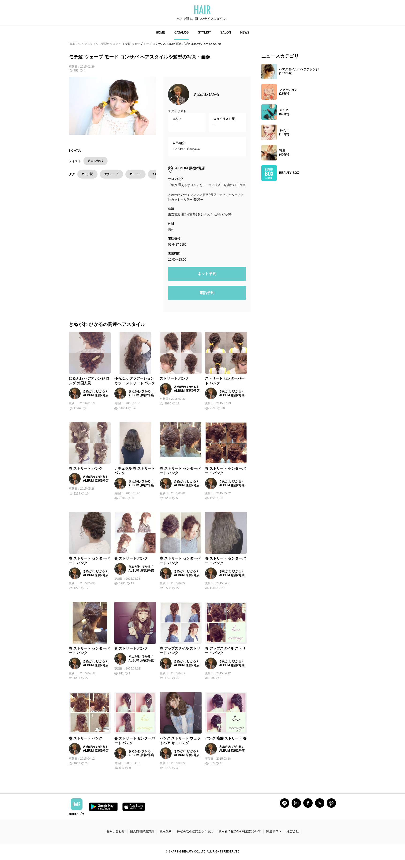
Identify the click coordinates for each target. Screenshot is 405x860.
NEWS (244, 32)
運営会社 (293, 831)
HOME (160, 32)
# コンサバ (95, 161)
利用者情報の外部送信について (239, 831)
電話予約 (206, 293)
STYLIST (204, 32)
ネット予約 (207, 274)
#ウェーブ (111, 174)
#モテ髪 (87, 174)
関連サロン (273, 831)
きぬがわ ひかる (206, 94)
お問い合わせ (115, 831)
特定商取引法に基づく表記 (195, 831)
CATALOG (181, 32)
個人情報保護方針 (142, 831)
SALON (225, 32)
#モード (135, 174)
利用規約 (165, 831)
